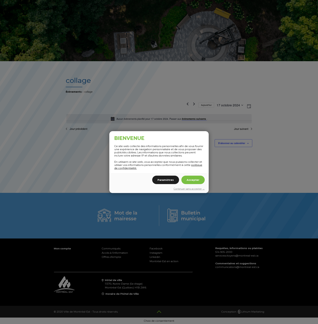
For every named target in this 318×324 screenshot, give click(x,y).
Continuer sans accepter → (189, 188)
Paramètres (166, 179)
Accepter (193, 179)
